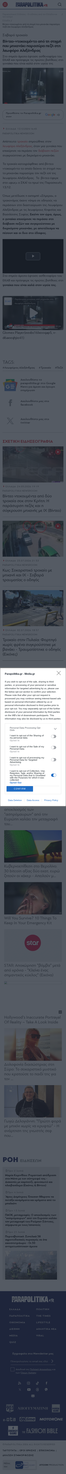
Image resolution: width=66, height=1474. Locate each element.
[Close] (60, 674)
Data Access (33, 800)
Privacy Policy (51, 800)
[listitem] (33, 729)
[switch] (53, 736)
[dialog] (33, 737)
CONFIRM (20, 789)
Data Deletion (15, 800)
